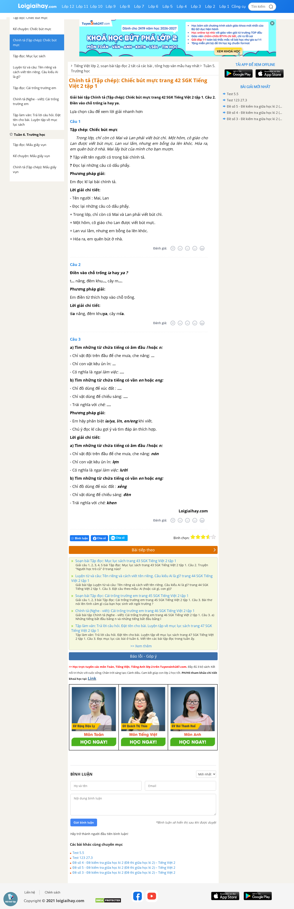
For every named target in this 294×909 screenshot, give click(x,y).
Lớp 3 (196, 6)
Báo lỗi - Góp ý (143, 656)
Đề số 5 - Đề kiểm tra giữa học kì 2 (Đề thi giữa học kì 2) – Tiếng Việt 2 (124, 867)
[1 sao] (192, 537)
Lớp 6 (153, 6)
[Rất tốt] (202, 248)
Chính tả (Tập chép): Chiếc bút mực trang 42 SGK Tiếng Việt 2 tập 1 (138, 83)
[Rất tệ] (173, 248)
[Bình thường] (187, 248)
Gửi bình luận (84, 822)
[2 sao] (198, 537)
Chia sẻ (101, 538)
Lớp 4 (182, 6)
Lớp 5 (167, 6)
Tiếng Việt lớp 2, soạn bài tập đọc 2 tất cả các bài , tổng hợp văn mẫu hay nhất (137, 65)
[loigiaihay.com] (37, 8)
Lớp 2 (210, 6)
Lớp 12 (68, 6)
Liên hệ (29, 892)
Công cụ (239, 6)
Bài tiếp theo (143, 549)
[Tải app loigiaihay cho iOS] (269, 73)
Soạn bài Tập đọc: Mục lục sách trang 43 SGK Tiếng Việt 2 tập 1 (125, 560)
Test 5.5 (78, 852)
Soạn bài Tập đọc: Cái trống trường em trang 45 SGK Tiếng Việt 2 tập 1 (131, 595)
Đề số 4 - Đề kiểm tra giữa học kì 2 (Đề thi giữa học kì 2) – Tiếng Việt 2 (124, 862)
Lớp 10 (96, 6)
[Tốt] (195, 248)
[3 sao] (203, 537)
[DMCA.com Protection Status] (108, 902)
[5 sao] (213, 537)
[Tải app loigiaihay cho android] (238, 73)
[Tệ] (180, 248)
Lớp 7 (139, 6)
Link (92, 678)
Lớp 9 (111, 6)
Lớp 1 (224, 6)
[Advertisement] (255, 190)
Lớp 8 (125, 6)
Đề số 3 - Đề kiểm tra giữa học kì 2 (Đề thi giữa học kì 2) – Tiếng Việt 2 (124, 872)
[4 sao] (208, 537)
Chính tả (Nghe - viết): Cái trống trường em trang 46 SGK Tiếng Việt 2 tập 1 (134, 610)
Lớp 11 (82, 6)
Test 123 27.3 (83, 857)
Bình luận (81, 538)
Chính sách (52, 892)
